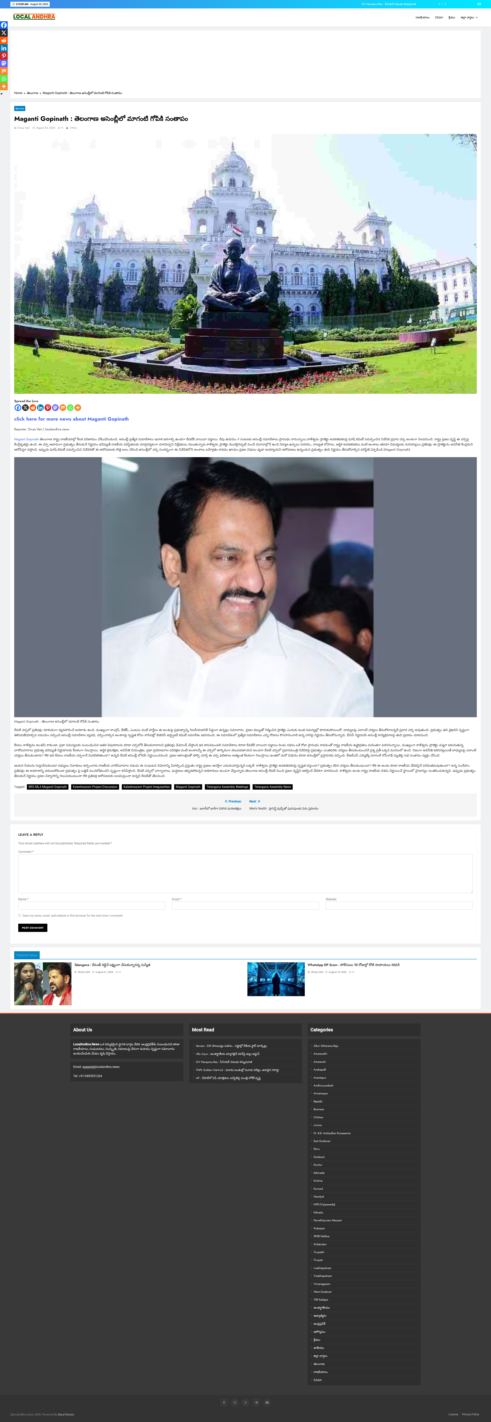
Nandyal (319, 1196)
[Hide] (1, 93)
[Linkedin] (40, 407)
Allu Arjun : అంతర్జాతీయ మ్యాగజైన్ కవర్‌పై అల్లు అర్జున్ (228, 1054)
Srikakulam (320, 1244)
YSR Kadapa (321, 1300)
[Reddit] (33, 407)
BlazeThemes (66, 1414)
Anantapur (320, 1078)
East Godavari (322, 1141)
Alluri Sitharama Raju (326, 1046)
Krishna (318, 1181)
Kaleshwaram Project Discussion (95, 787)
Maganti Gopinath (26, 439)
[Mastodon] (55, 407)
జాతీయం (319, 1348)
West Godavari (323, 1292)
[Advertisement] (245, 62)
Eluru (317, 1149)
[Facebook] (18, 407)
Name (23, 899)
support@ (89, 1067)
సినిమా (439, 17)
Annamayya (321, 1093)
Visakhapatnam (323, 1276)
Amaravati (320, 1062)
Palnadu (318, 1212)
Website (331, 899)
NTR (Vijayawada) (324, 1204)
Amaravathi (320, 1054)
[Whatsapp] (70, 407)
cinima (318, 1125)
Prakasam (319, 1228)
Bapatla (318, 1101)
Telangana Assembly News (272, 787)
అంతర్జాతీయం (322, 1308)
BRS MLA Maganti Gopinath (48, 787)
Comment (26, 852)
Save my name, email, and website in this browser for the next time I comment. (73, 915)
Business (319, 1109)
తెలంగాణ (20, 108)
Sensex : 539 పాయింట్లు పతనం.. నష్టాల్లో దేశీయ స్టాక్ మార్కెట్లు (231, 1046)
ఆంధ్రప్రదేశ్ (319, 1324)
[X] (25, 407)
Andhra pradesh (323, 1085)
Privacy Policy (470, 1414)
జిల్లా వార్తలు (467, 17)
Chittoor (318, 1117)
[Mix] (62, 407)
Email (177, 899)
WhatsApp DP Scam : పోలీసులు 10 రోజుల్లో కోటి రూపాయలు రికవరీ (354, 964)
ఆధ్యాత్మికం (320, 1316)
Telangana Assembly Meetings (227, 787)
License (453, 1414)
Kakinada (319, 1173)
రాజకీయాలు (422, 17)
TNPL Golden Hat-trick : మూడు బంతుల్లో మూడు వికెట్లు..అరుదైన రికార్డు (376, 4)
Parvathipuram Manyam (328, 1220)
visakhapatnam (322, 1268)
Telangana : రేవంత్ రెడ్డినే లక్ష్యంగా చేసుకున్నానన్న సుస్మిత (112, 964)
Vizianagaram (322, 1284)
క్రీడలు (452, 17)
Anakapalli (320, 1070)
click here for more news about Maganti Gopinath (71, 418)
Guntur (318, 1165)
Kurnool (318, 1189)
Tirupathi (319, 1252)
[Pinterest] (47, 407)
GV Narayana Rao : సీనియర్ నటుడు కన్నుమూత (224, 1062)
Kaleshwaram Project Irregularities (147, 787)
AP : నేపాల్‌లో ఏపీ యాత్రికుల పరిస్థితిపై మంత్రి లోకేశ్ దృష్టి (228, 1078)
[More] (77, 407)
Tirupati (318, 1260)
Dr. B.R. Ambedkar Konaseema (332, 1133)
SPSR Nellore (322, 1236)
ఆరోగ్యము (319, 1332)
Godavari (319, 1157)
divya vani (24, 128)
